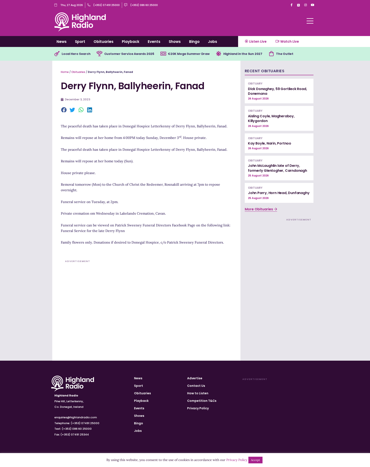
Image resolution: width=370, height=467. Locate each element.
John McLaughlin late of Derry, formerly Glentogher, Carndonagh (277, 168)
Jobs (212, 41)
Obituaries (103, 41)
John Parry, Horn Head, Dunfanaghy (278, 192)
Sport (80, 41)
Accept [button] (255, 460)
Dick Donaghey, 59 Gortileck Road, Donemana (277, 91)
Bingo (194, 41)
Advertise (194, 378)
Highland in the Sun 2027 (242, 54)
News (62, 41)
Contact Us (196, 386)
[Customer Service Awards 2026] (99, 53)
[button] (64, 110)
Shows (175, 41)
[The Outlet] (271, 53)
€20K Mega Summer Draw (189, 54)
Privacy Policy (198, 408)
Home (65, 72)
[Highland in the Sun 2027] (218, 53)
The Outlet (284, 54)
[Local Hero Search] (57, 53)
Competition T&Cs (201, 401)
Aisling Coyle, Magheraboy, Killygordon (271, 118)
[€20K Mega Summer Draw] (163, 53)
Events (154, 41)
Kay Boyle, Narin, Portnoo (269, 143)
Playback (130, 41)
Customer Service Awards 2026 (129, 54)
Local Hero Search (76, 54)
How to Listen (197, 393)
